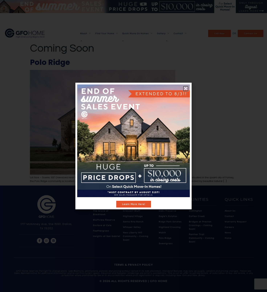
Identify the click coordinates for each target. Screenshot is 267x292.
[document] (133, 146)
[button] (185, 88)
